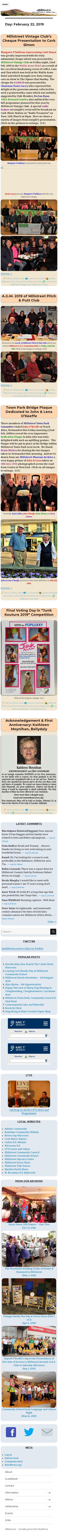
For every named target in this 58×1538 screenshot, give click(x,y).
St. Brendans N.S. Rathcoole (20, 1172)
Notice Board (28, 281)
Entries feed (11, 1458)
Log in (8, 1454)
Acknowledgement (24, 813)
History (9, 1499)
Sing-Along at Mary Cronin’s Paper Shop (28, 1011)
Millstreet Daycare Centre (19, 1159)
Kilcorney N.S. (13, 1145)
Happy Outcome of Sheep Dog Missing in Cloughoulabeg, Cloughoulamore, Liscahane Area (30, 991)
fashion (15, 709)
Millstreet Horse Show (17, 1162)
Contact (9, 1485)
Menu (5, 4)
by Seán (21, 278)
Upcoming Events (43, 596)
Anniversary (38, 813)
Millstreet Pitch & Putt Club (34, 396)
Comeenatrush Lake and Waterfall (24, 1004)
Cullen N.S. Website (15, 1142)
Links (8, 1520)
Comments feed (13, 1461)
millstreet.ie (11, 1506)
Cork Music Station (15, 1138)
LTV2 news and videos (17, 1149)
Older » (52, 921)
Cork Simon (50, 281)
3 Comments (32, 593)
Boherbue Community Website (22, 1132)
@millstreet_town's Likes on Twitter (22, 948)
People (38, 281)
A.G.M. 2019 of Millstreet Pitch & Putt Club (29, 298)
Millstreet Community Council (22, 1152)
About (8, 1472)
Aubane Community (16, 1128)
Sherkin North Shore (16, 1169)
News (18, 281)
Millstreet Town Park (29, 599)
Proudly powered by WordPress (33, 1529)
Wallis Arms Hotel (40, 284)
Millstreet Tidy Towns (17, 1165)
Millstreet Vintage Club (20, 284)
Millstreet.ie (10, 1529)
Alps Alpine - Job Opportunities (23, 984)
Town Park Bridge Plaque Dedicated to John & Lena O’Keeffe (29, 411)
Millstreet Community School (32, 709)
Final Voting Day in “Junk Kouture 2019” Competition (29, 612)
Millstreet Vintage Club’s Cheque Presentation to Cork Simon (29, 40)
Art (55, 706)
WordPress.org (13, 1464)
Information (11, 1492)
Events (52, 278)
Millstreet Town (8, 281)
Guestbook (11, 1479)
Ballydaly (49, 813)
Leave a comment (36, 278)
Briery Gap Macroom (16, 1135)
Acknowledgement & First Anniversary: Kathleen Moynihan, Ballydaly (29, 724)
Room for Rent (13, 1008)
